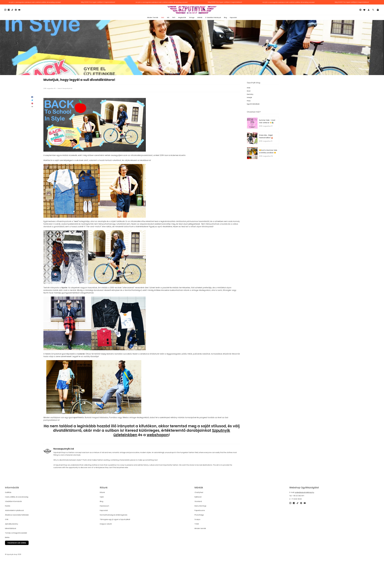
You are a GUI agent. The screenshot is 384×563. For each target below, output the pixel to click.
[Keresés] (373, 10)
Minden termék (200, 528)
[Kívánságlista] (364, 10)
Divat (248, 91)
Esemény (250, 94)
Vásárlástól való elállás (16, 543)
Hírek (248, 88)
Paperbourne (199, 510)
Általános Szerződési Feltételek (17, 515)
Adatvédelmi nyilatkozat (14, 510)
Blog (101, 501)
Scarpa (197, 519)
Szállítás (8, 492)
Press (248, 101)
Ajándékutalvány (11, 524)
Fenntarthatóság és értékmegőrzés (113, 515)
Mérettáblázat (10, 528)
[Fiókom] (368, 10)
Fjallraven (198, 497)
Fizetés (7, 506)
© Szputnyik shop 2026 (13, 554)
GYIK (6, 519)
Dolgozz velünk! (106, 524)
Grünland (198, 501)
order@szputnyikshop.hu (304, 492)
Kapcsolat (104, 510)
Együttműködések (253, 104)
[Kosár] (378, 10)
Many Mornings (200, 506)
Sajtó (102, 497)
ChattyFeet (198, 492)
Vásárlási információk (13, 501)
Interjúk (249, 97)
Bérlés (7, 537)
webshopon (158, 434)
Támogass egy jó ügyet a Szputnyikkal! (115, 519)
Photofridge (199, 515)
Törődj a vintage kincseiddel (16, 533)
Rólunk (102, 492)
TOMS (196, 524)
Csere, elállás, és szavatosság (16, 497)
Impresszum (104, 506)
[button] (168, 17)
